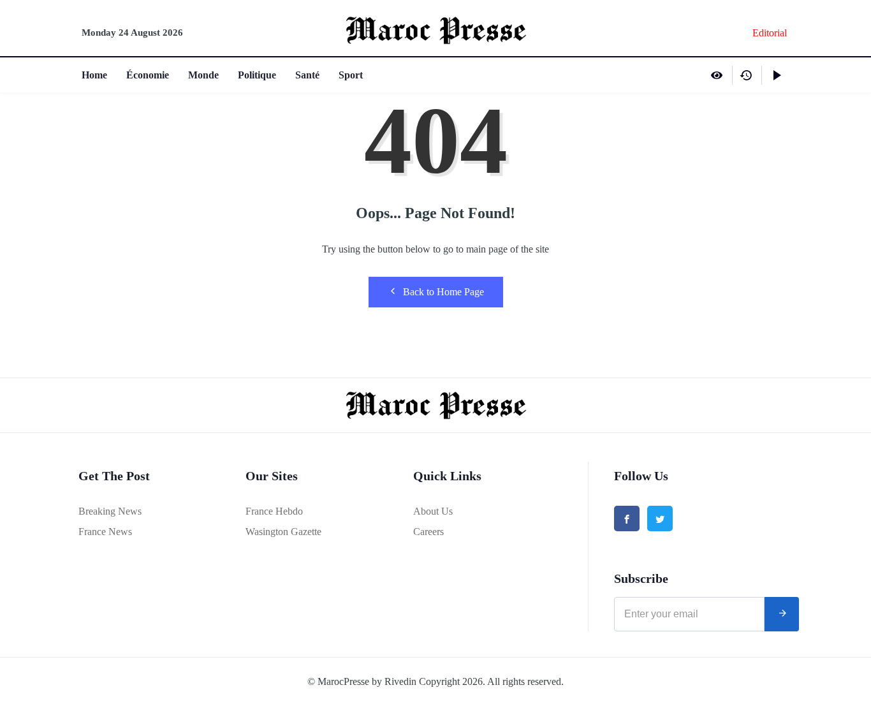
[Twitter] (660, 518)
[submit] (782, 614)
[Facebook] (627, 518)
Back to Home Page (443, 291)
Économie (147, 75)
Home (94, 75)
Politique (257, 75)
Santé (307, 75)
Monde (203, 75)
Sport (351, 75)
